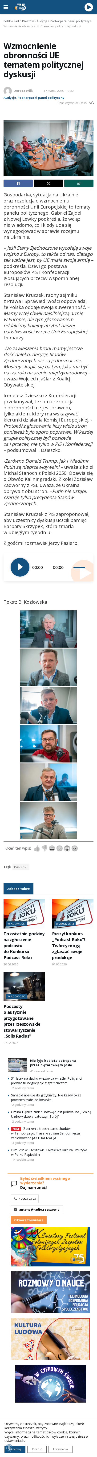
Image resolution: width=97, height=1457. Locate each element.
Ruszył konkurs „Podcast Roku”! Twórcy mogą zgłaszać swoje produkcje (68, 945)
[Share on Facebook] (18, 183)
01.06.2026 (59, 964)
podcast (21, 867)
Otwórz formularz (28, 1220)
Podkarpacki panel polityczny (40, 98)
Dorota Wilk (23, 91)
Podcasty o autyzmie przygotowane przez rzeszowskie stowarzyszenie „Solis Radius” (22, 1021)
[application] (48, 567)
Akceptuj (15, 1449)
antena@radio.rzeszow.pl (40, 1209)
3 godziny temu (23, 1143)
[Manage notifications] (9, 1448)
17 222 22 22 (27, 1199)
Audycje (10, 98)
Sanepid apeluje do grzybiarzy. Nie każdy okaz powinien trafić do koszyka (46, 1097)
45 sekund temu (41, 1071)
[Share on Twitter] (48, 183)
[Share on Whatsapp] (78, 183)
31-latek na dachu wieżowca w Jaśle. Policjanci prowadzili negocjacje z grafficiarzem (46, 1080)
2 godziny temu (23, 1088)
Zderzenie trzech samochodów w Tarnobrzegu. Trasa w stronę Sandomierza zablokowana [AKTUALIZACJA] (45, 1133)
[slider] (79, 567)
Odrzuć (37, 1449)
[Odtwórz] (20, 567)
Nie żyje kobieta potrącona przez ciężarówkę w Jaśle (53, 1062)
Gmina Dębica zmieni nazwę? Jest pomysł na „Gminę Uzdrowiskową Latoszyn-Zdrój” (51, 1114)
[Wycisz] (70, 567)
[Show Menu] (6, 7)
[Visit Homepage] (20, 7)
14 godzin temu (23, 1159)
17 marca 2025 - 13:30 (58, 91)
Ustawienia (60, 1449)
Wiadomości (16, 923)
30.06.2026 (11, 964)
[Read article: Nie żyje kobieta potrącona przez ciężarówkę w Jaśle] (17, 1065)
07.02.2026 (11, 1043)
